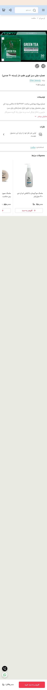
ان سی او (42, 18)
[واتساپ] (4, 674)
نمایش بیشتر (42, 116)
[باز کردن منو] (43, 10)
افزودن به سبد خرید (32, 684)
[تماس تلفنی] (4, 668)
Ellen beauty (35, 80)
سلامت (33, 18)
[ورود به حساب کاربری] (10, 10)
